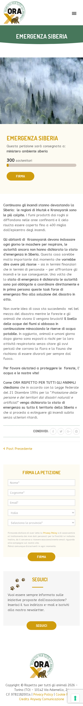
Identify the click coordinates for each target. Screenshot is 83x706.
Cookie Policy (65, 694)
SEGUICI (41, 625)
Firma (20, 176)
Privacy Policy (50, 533)
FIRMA (41, 557)
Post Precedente (18, 449)
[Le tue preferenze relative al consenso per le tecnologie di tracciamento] (75, 698)
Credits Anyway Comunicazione (41, 699)
